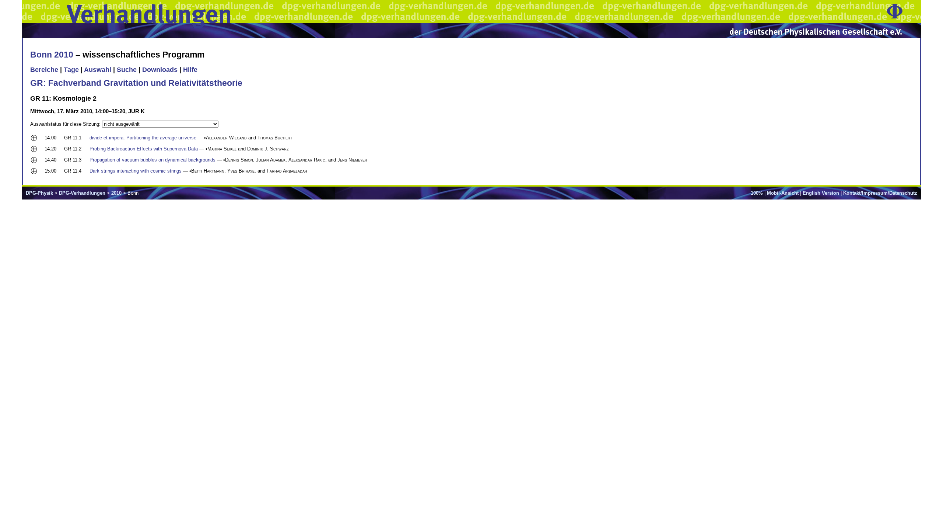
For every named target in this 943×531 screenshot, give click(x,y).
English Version (821, 193)
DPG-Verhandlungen (82, 193)
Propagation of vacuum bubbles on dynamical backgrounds (152, 160)
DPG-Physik (39, 193)
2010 (116, 193)
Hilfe (190, 69)
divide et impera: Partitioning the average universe (143, 137)
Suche (127, 69)
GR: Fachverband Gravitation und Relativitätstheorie (136, 83)
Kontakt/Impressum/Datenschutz (880, 193)
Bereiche (44, 69)
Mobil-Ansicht (783, 193)
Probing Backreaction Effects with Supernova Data (144, 149)
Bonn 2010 (51, 54)
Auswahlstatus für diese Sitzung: (66, 124)
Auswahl (97, 69)
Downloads (160, 69)
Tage (71, 69)
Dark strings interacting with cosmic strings (136, 171)
